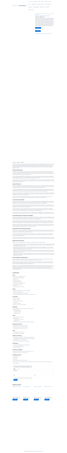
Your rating (15, 369)
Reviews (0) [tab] (22, 162)
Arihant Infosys (22, 5)
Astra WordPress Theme (40, 451)
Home (36, 13)
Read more (15, 399)
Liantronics (43, 13)
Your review (16, 370)
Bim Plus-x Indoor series (48, 13)
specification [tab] (18, 162)
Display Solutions (39, 13)
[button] (26, 5)
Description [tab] (14, 162)
